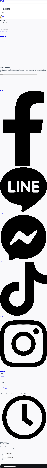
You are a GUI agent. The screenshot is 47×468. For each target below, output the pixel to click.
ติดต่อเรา (3, 13)
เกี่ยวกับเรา (3, 12)
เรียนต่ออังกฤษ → (3, 41)
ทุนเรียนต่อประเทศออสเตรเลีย (6, 8)
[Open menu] (1, 18)
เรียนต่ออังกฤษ (5, 6)
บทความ (3, 11)
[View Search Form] (1, 15)
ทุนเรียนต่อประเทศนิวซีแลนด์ (6, 9)
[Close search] (0, 465)
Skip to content (2, 0)
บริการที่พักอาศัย (4, 10)
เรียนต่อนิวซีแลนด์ (5, 5)
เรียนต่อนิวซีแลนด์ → (3, 36)
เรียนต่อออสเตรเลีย (5, 4)
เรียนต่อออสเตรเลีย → (4, 31)
